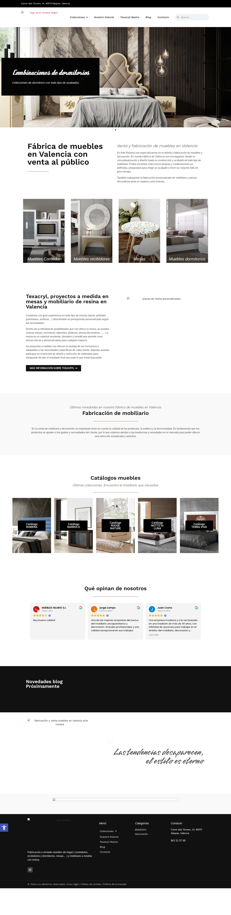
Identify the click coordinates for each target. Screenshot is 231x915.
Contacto (163, 17)
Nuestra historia (104, 17)
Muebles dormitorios (187, 259)
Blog (148, 17)
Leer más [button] (154, 635)
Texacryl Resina (129, 17)
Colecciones (77, 17)
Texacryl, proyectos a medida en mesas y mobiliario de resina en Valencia (67, 301)
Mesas (139, 259)
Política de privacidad (114, 884)
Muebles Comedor (43, 259)
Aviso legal (73, 884)
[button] (4, 828)
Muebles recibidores (92, 259)
